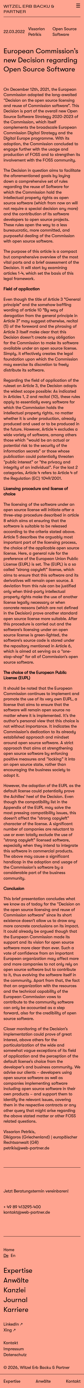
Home (9, 1249)
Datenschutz (15, 1354)
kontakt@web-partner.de (27, 1212)
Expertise (12, 1381)
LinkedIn (11, 1324)
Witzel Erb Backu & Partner (29, 8)
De (6, 1255)
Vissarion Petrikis (19, 1131)
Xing (8, 1330)
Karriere (16, 1310)
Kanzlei (15, 1290)
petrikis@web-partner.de (26, 1148)
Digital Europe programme (28, 138)
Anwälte (43, 1381)
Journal (16, 1300)
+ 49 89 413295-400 (22, 1207)
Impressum (14, 1349)
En (13, 1255)
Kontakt (73, 1381)
